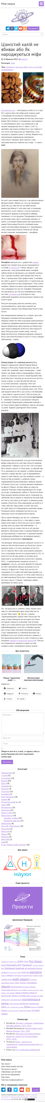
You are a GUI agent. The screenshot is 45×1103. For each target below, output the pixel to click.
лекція (5, 986)
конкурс (23, 982)
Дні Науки (35, 961)
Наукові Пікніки (38, 965)
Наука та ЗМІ (6, 813)
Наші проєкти (6, 815)
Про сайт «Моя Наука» (10, 826)
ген (19, 972)
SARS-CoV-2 (13, 962)
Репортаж (5, 831)
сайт (8, 1007)
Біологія (4, 781)
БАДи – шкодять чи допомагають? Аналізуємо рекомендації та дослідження (24, 1044)
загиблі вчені (6, 979)
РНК (2, 968)
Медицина (5, 810)
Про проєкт (6, 1064)
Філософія (5, 839)
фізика (27, 1006)
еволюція (36, 972)
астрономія (30, 968)
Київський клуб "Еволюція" (19, 965)
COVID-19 (5, 962)
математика (15, 986)
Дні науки (5, 791)
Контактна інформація (10, 1074)
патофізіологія (15, 1000)
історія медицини (25, 1011)
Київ (3, 965)
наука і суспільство (21, 995)
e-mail (36, 1090)
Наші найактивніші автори (12, 1066)
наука (41, 990)
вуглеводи (10, 67)
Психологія (5, 829)
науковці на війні (36, 996)
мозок (32, 987)
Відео (3, 783)
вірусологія (14, 972)
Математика (6, 807)
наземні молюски (33, 990)
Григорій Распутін (8, 110)
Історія (4, 775)
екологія (3, 975)
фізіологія (33, 1007)
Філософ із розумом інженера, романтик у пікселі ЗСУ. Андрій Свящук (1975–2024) (23, 1036)
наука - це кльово (8, 993)
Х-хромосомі (14, 267)
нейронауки (5, 1000)
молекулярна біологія (9, 990)
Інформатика (6, 773)
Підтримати (33, 28)
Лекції (3, 805)
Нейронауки (6, 823)
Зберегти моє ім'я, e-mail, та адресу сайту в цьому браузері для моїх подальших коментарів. (20, 754)
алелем (36, 262)
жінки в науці (38, 975)
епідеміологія (27, 975)
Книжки (4, 799)
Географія (5, 786)
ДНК (26, 961)
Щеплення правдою (12, 821)
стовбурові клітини (17, 1007)
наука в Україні (22, 992)
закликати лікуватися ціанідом (22, 640)
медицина (26, 987)
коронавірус (32, 982)
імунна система (12, 1010)
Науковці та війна (11, 818)
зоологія (33, 979)
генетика (19, 67)
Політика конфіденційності (12, 1080)
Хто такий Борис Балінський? (28, 1050)
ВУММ (21, 961)
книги (17, 982)
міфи (25, 67)
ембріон (9, 975)
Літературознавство (9, 802)
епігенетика (18, 975)
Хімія (13, 63)
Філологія (5, 837)
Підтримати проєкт (9, 1069)
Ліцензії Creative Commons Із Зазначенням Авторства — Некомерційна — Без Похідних (21, 1097)
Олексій (24, 59)
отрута (31, 67)
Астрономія (6, 778)
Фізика (4, 834)
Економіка (5, 794)
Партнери (5, 1077)
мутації (20, 990)
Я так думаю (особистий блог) (13, 845)
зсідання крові (14, 294)
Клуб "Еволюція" (7, 797)
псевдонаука (14, 1004)
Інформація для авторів (11, 1072)
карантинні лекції (7, 983)
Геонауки (4, 789)
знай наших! (21, 979)
